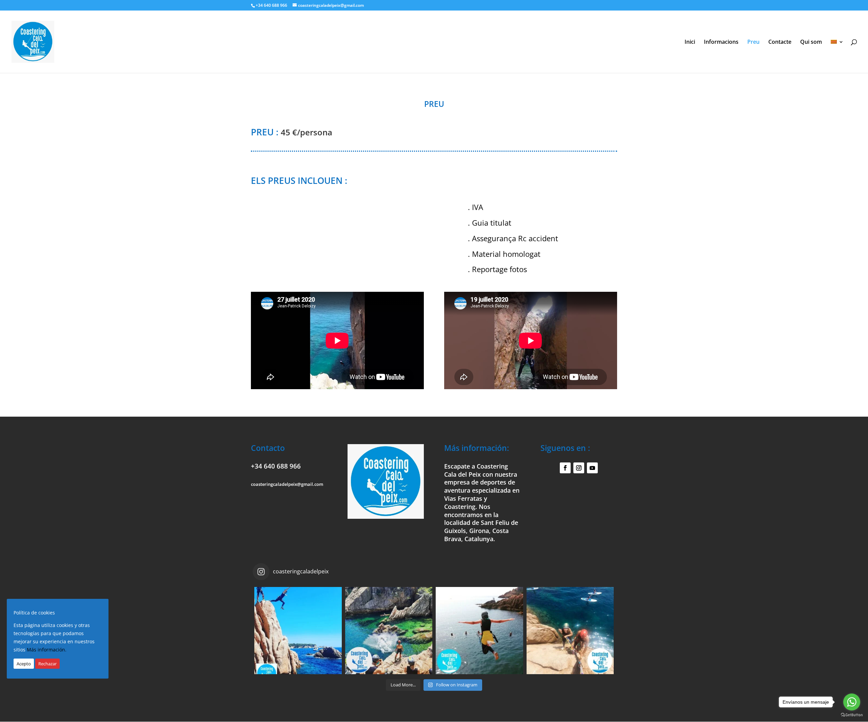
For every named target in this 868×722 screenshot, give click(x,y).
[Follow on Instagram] (578, 467)
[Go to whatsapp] (851, 702)
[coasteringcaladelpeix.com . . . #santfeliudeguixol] (389, 630)
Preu (753, 42)
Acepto (24, 664)
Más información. (46, 650)
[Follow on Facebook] (565, 467)
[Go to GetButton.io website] (852, 715)
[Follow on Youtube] (592, 467)
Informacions (721, 42)
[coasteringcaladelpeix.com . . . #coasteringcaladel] (298, 630)
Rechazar (47, 664)
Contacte (779, 42)
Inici (690, 42)
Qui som (811, 42)
